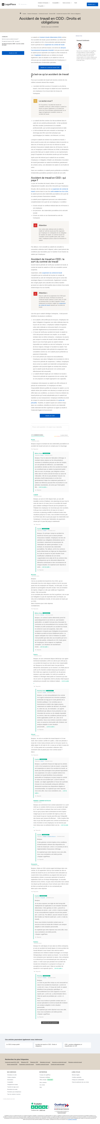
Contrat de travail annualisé (57, 1064)
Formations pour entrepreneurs (14, 1091)
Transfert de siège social (13, 1087)
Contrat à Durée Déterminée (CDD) (50, 37)
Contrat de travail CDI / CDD (12, 1062)
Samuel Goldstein (83, 40)
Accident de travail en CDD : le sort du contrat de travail (13, 44)
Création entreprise (11, 1077)
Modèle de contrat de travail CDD (50, 67)
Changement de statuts (12, 1084)
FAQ (41, 1087)
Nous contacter (43, 1082)
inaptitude (37, 55)
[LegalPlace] (9, 4)
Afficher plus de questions (50, 1022)
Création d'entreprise (43, 2)
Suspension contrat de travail (26, 1064)
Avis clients (42, 1084)
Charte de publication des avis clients (80, 1082)
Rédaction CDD (34, 1062)
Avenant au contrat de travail (59, 1062)
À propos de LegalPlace (45, 1074)
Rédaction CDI (24, 1062)
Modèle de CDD (92, 4)
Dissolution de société (12, 1089)
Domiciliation (10, 1079)
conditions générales (72, 1119)
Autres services (66, 2)
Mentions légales (76, 1074)
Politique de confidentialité (78, 1079)
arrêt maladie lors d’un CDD (59, 191)
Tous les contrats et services (13, 1094)
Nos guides (41, 6)
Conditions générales (76, 1077)
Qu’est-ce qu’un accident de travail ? (10, 39)
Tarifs (75, 2)
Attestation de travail (45, 1062)
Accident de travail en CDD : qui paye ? (11, 41)
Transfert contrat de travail (42, 1064)
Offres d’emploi (46, 1079)
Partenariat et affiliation (45, 1077)
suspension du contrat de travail (54, 44)
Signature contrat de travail (75, 1062)
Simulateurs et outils (12, 1074)
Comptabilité (55, 2)
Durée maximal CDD (12, 1064)
